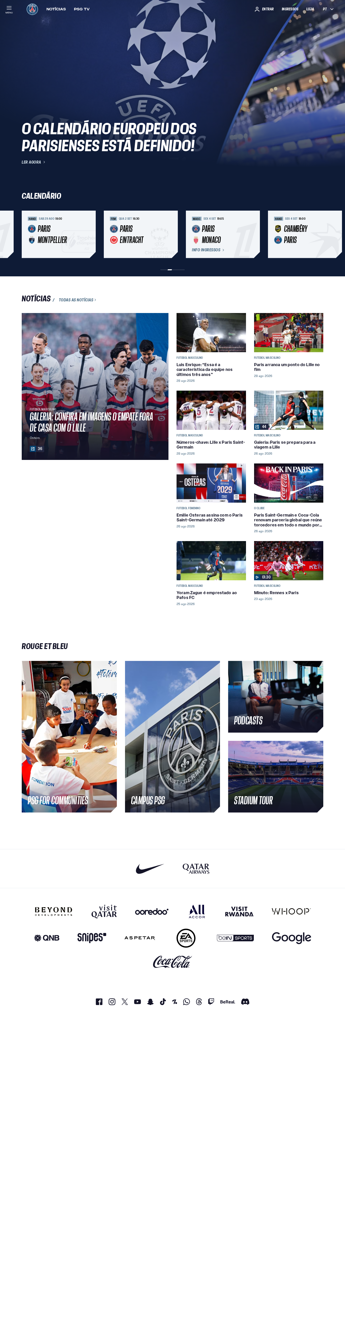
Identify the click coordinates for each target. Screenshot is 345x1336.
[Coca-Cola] (172, 962)
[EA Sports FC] (186, 938)
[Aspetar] (140, 938)
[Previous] (28, 234)
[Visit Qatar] (104, 911)
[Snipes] (92, 938)
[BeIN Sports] (235, 938)
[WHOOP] (291, 911)
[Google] (291, 938)
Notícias (56, 9)
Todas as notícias (76, 300)
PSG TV (82, 9)
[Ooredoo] (151, 911)
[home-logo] (32, 9)
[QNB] (46, 938)
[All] (197, 911)
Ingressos (290, 9)
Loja (310, 9)
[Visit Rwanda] (239, 911)
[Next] (317, 234)
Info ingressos (206, 250)
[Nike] (150, 868)
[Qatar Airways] (196, 868)
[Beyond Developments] (53, 911)
